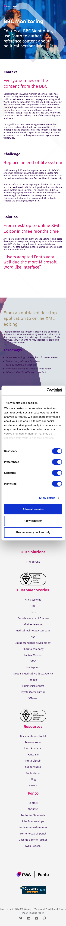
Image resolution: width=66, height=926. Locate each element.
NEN (33, 636)
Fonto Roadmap (33, 748)
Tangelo (33, 679)
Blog (33, 779)
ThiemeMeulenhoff (33, 685)
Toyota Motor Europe (33, 692)
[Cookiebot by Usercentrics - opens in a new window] (47, 390)
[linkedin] (30, 918)
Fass (33, 612)
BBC (33, 606)
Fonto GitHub (33, 760)
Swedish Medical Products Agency (33, 673)
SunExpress (33, 667)
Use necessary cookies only (33, 532)
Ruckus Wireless (33, 655)
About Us (33, 809)
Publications (33, 773)
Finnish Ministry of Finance (33, 618)
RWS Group (25, 909)
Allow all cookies (33, 509)
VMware (33, 698)
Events (33, 785)
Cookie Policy (37, 913)
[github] (45, 918)
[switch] (57, 462)
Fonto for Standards (33, 815)
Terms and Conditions (45, 909)
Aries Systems (33, 599)
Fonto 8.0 (33, 754)
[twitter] (22, 918)
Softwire (28, 192)
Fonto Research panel (33, 833)
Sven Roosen (33, 845)
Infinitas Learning (33, 624)
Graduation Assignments (33, 827)
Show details (47, 497)
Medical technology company (33, 630)
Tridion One (33, 561)
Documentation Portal (33, 736)
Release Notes (33, 742)
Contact (33, 802)
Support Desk (33, 766)
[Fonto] (11, 6)
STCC (33, 661)
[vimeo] (38, 918)
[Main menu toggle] (59, 6)
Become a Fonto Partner (33, 839)
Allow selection (33, 520)
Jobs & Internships (33, 821)
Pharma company (33, 649)
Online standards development (33, 642)
